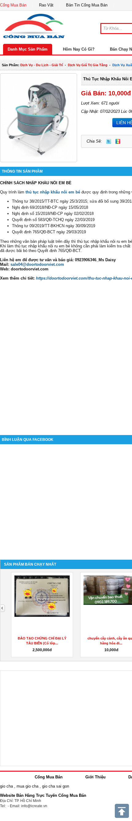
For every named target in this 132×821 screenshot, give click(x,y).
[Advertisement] (66, 358)
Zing (117, 141)
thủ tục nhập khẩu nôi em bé (52, 192)
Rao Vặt (46, 5)
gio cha (6, 786)
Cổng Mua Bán (13, 5)
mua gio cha (27, 786)
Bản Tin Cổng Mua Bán (86, 5)
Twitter (108, 141)
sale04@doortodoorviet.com (37, 264)
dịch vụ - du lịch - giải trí (41, 65)
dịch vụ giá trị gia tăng (87, 65)
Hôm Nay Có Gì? (79, 49)
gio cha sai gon (55, 786)
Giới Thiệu (95, 777)
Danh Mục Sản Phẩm (28, 49)
